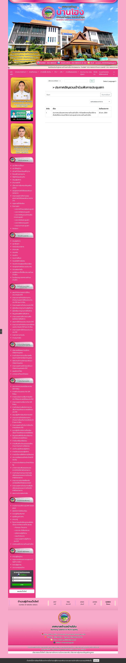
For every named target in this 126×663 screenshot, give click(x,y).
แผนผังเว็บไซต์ (21, 591)
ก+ (114, 72)
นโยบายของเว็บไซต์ (38, 652)
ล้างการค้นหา (106, 94)
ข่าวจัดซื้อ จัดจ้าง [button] (46, 72)
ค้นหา (92, 81)
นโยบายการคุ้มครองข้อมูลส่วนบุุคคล (82, 652)
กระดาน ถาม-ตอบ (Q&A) (86, 73)
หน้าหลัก (11, 73)
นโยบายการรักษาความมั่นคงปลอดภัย (57, 652)
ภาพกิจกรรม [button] (33, 72)
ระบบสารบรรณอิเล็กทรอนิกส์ (104, 73)
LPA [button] (61, 72)
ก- (114, 74)
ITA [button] (55, 72)
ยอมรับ (96, 660)
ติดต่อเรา (95, 73)
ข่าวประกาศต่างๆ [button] (20, 72)
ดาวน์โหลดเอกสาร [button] (71, 72)
